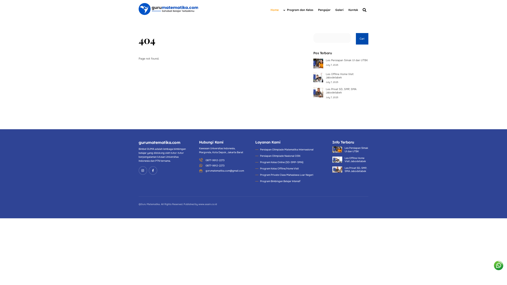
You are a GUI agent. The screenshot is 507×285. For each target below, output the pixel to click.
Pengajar (324, 10)
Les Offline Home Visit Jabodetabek (340, 75)
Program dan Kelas (299, 10)
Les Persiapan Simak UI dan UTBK (347, 60)
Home (275, 10)
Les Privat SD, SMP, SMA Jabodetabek (341, 90)
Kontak (353, 10)
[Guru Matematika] (168, 14)
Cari (362, 38)
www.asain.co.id (207, 204)
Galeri (339, 10)
